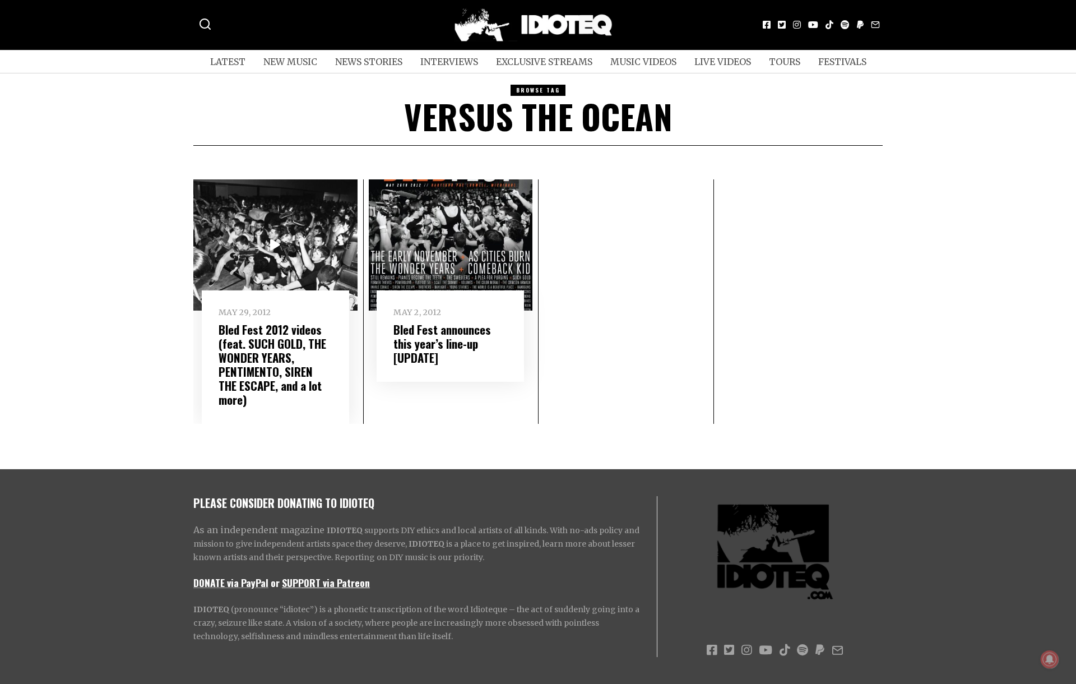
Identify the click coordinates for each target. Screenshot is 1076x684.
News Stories (368, 61)
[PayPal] (860, 24)
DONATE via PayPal (230, 582)
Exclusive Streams (544, 61)
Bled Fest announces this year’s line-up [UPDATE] (442, 343)
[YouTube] (813, 24)
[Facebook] (766, 24)
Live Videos (722, 61)
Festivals (842, 61)
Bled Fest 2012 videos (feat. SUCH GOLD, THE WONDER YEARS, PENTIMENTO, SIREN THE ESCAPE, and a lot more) (272, 364)
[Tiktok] (829, 24)
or (275, 582)
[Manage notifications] (1050, 659)
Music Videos (643, 61)
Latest (227, 61)
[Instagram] (797, 24)
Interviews (449, 61)
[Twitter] (782, 24)
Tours (784, 61)
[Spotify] (845, 24)
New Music (290, 61)
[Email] (875, 24)
